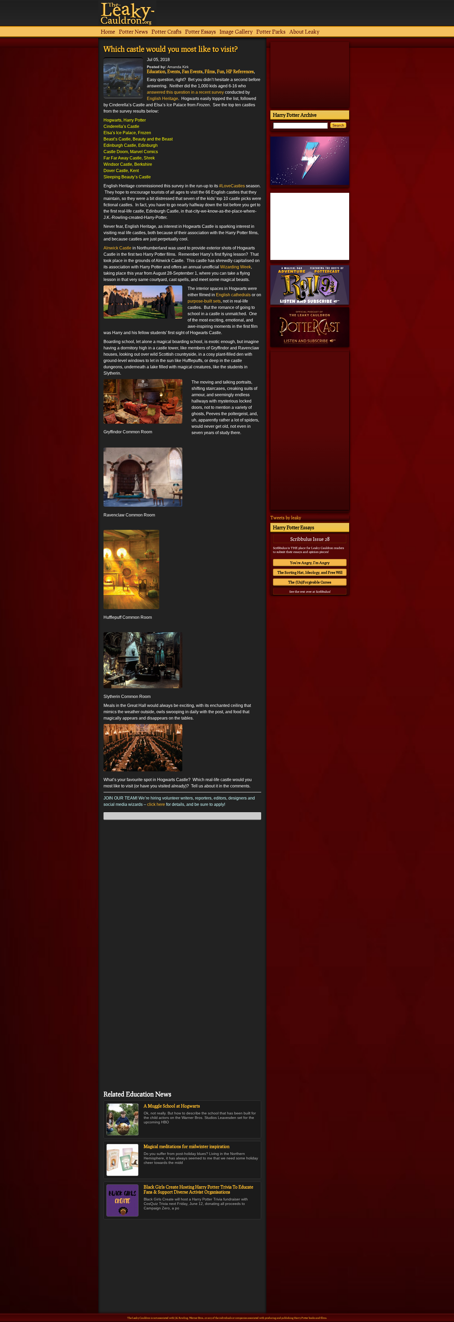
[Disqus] (182, 890)
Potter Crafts (166, 31)
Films (210, 71)
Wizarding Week (235, 267)
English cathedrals (233, 295)
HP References (240, 71)
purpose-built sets (204, 301)
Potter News (133, 31)
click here (155, 804)
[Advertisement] (182, 1255)
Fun (220, 71)
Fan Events (192, 71)
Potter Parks (270, 31)
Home (108, 31)
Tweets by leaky (285, 517)
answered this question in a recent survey (185, 92)
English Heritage (162, 98)
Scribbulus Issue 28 (309, 539)
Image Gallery (236, 31)
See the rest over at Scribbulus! (310, 592)
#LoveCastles (232, 186)
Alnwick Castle (117, 248)
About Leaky (304, 31)
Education (156, 71)
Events (173, 71)
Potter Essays (200, 31)
